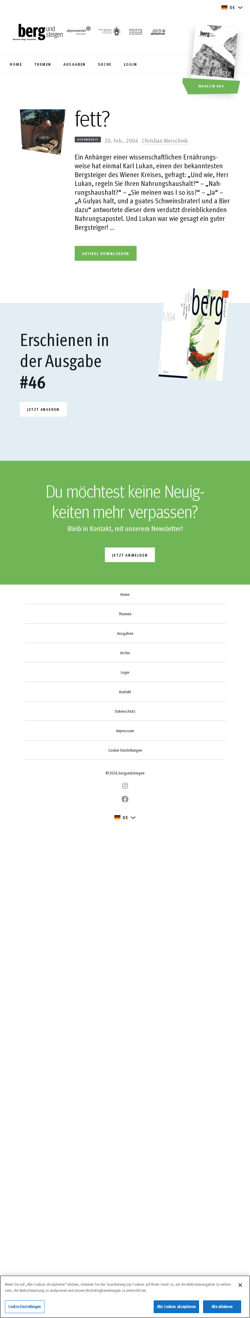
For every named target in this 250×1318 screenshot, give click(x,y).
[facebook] (125, 799)
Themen (125, 614)
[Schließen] (240, 1285)
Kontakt (125, 691)
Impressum (125, 730)
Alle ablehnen (222, 1306)
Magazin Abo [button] (211, 86)
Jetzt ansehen (43, 409)
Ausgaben (125, 633)
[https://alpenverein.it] (158, 32)
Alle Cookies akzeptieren (176, 1306)
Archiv (125, 653)
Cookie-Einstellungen (125, 750)
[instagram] (125, 785)
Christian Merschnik (165, 140)
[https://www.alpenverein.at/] (78, 33)
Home (125, 594)
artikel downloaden (105, 253)
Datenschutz (125, 711)
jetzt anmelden (130, 555)
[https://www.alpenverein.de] (135, 33)
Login (125, 672)
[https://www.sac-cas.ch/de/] (109, 33)
